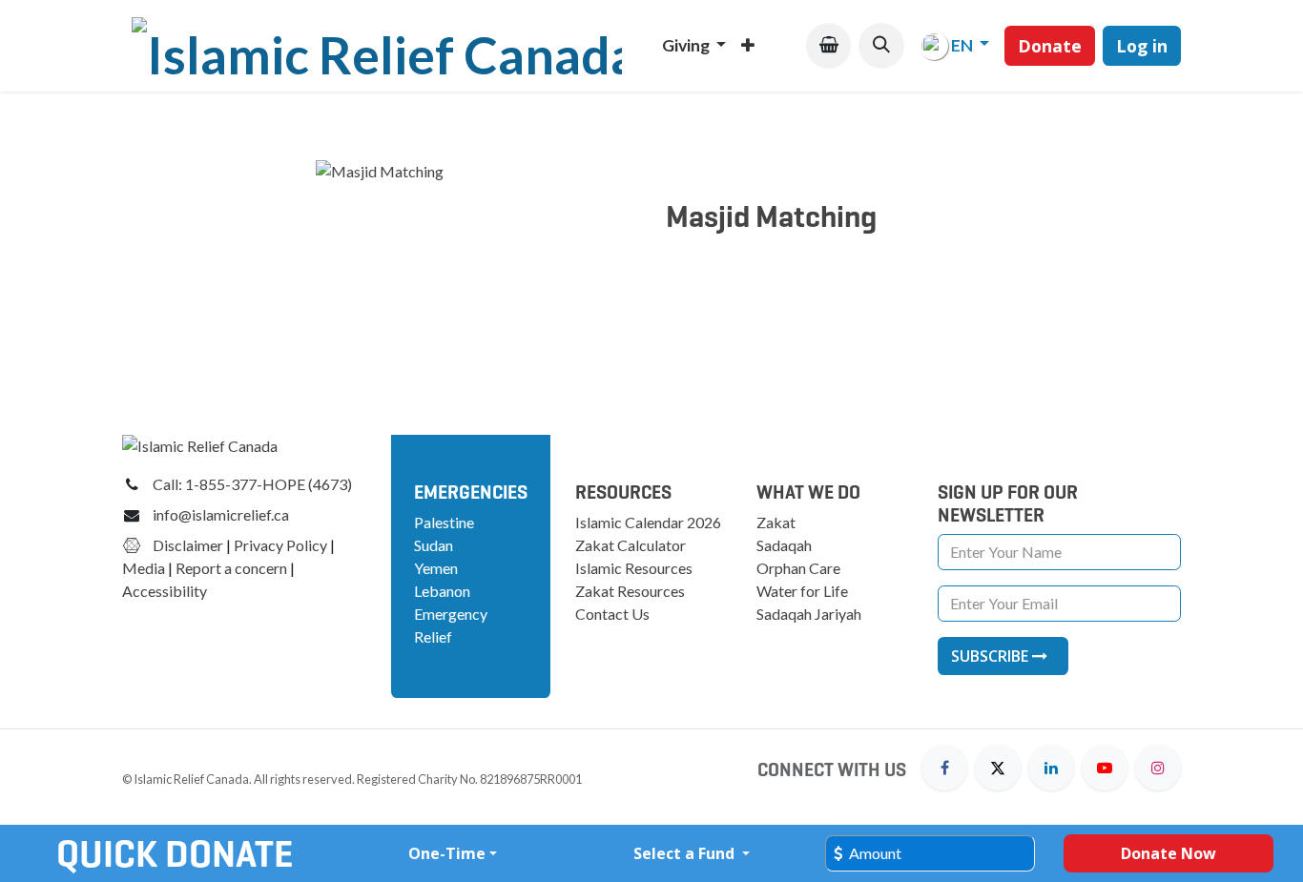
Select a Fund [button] (685, 853)
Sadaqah (784, 545)
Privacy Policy (280, 545)
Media (143, 568)
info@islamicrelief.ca (221, 514)
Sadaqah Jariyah (808, 614)
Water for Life (802, 591)
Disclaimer (188, 545)
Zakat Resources (630, 591)
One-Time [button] (447, 853)
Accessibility (166, 591)
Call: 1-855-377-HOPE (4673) (252, 484)
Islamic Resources (634, 568)
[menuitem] (694, 46)
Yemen (436, 568)
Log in (1142, 45)
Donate (1050, 45)
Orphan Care (798, 568)
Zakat (776, 522)
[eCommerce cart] (828, 45)
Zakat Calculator (630, 545)
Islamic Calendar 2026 (648, 522)
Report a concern (231, 568)
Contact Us (612, 614)
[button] (880, 45)
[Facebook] (944, 767)
